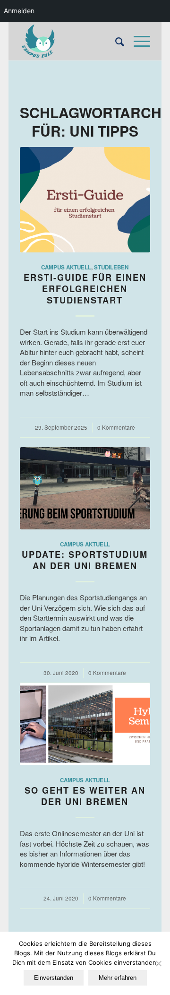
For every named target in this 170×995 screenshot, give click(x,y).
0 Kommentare (116, 427)
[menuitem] (115, 41)
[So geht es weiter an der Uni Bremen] (85, 724)
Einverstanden (53, 977)
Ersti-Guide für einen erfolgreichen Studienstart (85, 288)
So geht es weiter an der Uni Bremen (85, 796)
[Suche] (115, 41)
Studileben (111, 267)
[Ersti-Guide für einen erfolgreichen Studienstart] (85, 199)
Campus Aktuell (66, 267)
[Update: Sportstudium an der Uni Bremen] (85, 488)
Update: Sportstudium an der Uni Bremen (85, 560)
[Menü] (137, 41)
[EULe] (72, 41)
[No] (158, 963)
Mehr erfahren (117, 977)
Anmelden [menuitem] (19, 11)
